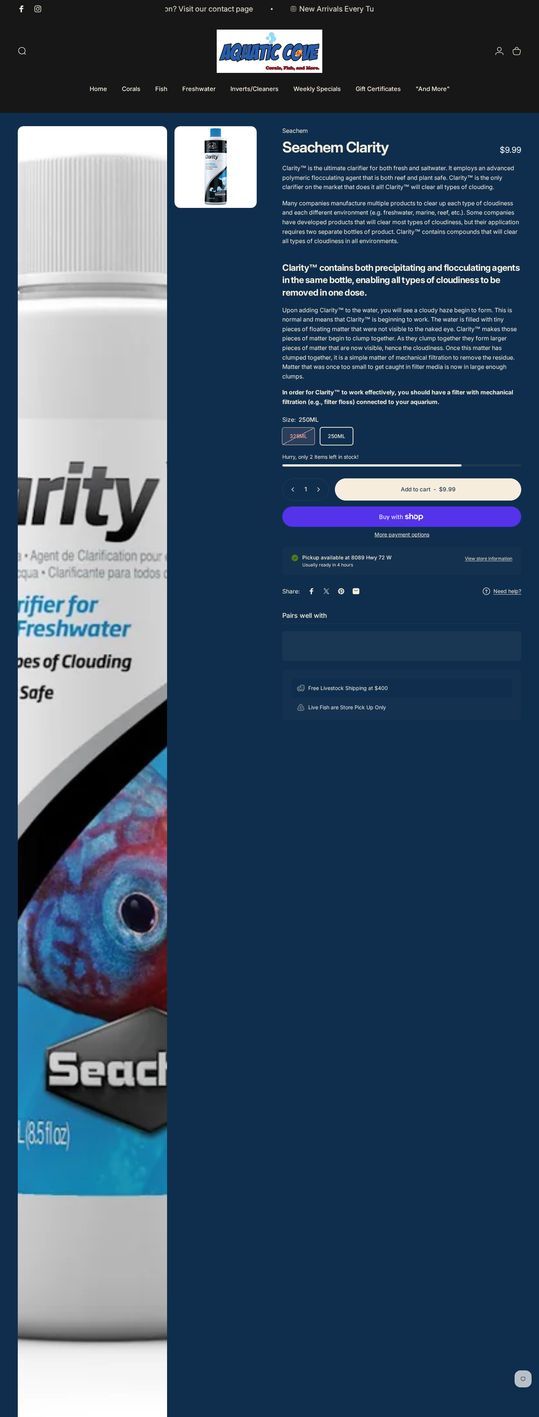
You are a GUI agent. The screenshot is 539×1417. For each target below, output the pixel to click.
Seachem (295, 130)
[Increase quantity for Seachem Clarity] (320, 489)
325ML (298, 436)
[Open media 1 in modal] (215, 167)
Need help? (507, 591)
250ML (336, 436)
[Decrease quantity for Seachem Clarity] (291, 489)
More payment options (402, 534)
